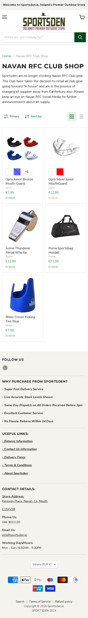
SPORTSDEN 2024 (44, 611)
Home (6, 56)
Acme (9, 256)
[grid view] (71, 116)
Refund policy (63, 602)
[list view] (81, 116)
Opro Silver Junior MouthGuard (61, 181)
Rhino (9, 325)
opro (9, 187)
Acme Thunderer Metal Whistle (18, 250)
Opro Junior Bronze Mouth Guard (19, 181)
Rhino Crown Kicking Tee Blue (20, 319)
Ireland (42, 564)
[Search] (80, 37)
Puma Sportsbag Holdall (60, 250)
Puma (52, 256)
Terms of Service (39, 602)
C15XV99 (8, 509)
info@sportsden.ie (14, 535)
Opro (51, 187)
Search (20, 602)
